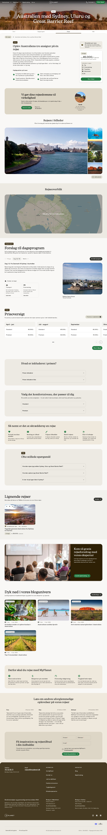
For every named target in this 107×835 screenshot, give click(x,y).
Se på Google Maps (51, 805)
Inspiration (78, 767)
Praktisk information (52, 783)
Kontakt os (49, 775)
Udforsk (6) (97, 177)
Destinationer (5, 2)
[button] (46, 151)
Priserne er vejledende (93, 317)
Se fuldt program (96, 258)
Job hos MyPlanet (51, 779)
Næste (24, 258)
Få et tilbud (100, 2)
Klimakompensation (51, 791)
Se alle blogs (95, 594)
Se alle (83, 73)
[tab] (13, 31)
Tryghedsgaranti (50, 787)
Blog (76, 771)
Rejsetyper (16, 2)
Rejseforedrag (26, 2)
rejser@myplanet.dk (32, 770)
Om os (33, 2)
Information (49, 767)
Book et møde (27, 107)
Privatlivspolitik (68, 750)
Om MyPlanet (50, 771)
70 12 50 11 (91, 2)
